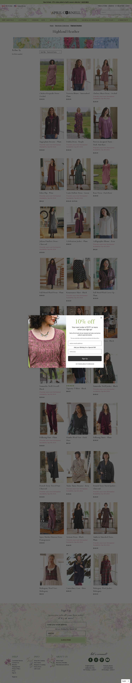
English (124, 681)
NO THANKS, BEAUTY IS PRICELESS (85, 364)
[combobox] (125, 681)
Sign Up (85, 358)
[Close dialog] (101, 317)
